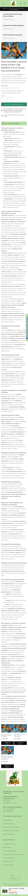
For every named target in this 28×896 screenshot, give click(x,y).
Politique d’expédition (14, 894)
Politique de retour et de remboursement (13, 854)
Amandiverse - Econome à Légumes (13, 884)
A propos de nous (7, 28)
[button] (3, 3)
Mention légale (7, 847)
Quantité (3, 95)
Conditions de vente (8, 861)
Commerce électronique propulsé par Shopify (14, 886)
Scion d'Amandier (7, 820)
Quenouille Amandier (8, 823)
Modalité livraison (8, 19)
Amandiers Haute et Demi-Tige (10, 830)
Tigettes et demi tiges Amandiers (11, 827)
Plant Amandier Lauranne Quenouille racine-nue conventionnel (6, 735)
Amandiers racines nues (9, 834)
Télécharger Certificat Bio (9, 844)
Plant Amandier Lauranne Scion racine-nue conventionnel (19, 735)
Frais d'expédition (4, 87)
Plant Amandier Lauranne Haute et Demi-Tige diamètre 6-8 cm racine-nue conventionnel (7, 757)
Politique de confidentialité (10, 851)
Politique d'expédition (8, 858)
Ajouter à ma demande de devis (14, 104)
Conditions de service (8, 864)
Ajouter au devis (7, 743)
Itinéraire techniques (8, 38)
